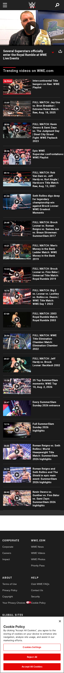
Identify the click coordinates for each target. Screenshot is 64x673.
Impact (6, 559)
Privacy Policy (9, 590)
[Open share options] (60, 51)
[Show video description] (52, 51)
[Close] (60, 621)
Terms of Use (9, 584)
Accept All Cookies (32, 666)
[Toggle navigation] (5, 5)
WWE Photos (38, 559)
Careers (6, 553)
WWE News (37, 546)
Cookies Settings (32, 647)
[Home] (32, 5)
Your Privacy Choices (9, 602)
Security (35, 596)
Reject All (32, 657)
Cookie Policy (38, 602)
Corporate (7, 546)
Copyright (7, 596)
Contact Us (37, 590)
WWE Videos (38, 553)
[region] (32, 644)
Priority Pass (38, 565)
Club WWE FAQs (38, 584)
